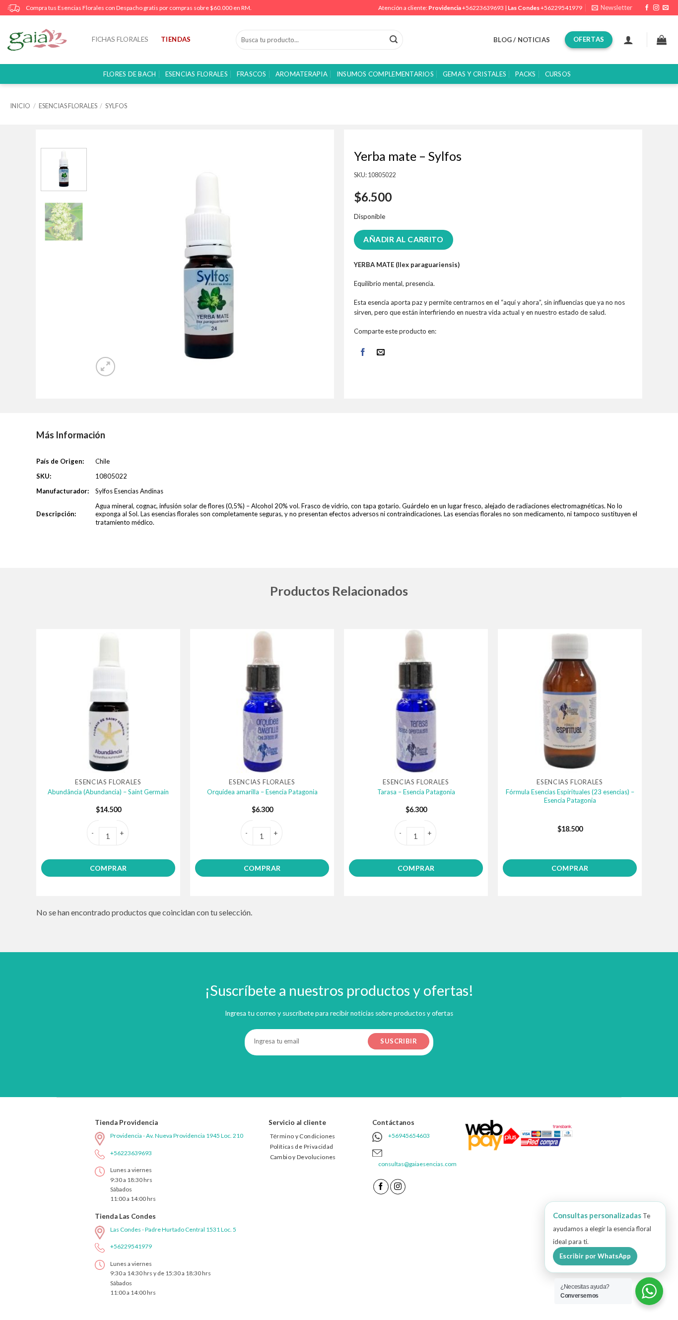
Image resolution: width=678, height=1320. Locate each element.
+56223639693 (483, 7)
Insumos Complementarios (385, 74)
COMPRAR (108, 868)
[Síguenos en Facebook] (647, 7)
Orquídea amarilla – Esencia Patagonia (262, 792)
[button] (612, 7)
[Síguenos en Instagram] (656, 7)
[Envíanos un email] (666, 7)
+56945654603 (409, 1135)
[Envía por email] (381, 353)
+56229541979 (561, 7)
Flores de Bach (129, 74)
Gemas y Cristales (474, 74)
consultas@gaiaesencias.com (417, 1164)
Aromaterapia (301, 74)
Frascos (252, 74)
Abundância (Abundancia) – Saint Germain (108, 792)
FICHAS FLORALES (120, 39)
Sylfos (116, 106)
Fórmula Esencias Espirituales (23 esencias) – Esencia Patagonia (570, 796)
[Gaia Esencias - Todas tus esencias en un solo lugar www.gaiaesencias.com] (42, 40)
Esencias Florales (196, 74)
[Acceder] (628, 40)
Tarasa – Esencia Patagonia (416, 792)
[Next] (307, 263)
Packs (525, 74)
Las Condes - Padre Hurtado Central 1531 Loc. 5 (173, 1229)
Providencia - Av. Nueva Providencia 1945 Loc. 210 (176, 1135)
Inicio (20, 106)
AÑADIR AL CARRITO (403, 239)
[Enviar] (393, 39)
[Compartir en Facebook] (362, 353)
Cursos (558, 74)
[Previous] (111, 263)
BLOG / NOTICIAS (521, 40)
